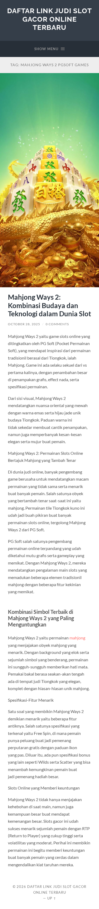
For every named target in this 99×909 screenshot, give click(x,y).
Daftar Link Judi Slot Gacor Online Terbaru (49, 19)
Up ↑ (51, 898)
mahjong (77, 637)
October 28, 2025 (24, 324)
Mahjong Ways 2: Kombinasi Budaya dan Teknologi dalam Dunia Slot (49, 305)
